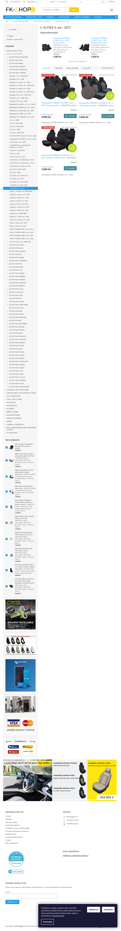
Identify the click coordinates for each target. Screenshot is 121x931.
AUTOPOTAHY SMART (16, 358)
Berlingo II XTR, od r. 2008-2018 (19, 95)
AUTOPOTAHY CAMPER (16, 66)
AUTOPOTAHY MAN (15, 311)
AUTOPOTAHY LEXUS (15, 308)
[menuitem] (12, 17)
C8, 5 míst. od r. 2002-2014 (18, 175)
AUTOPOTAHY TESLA (15, 374)
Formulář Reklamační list (13, 837)
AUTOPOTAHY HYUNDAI (16, 280)
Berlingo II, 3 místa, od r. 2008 (19, 88)
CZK (102, 2)
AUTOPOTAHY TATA (15, 371)
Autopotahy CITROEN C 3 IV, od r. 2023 (22, 139)
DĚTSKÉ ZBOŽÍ (11, 406)
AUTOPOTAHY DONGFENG (17, 261)
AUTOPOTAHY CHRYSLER (17, 283)
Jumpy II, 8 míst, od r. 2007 (18, 204)
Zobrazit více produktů (75, 61)
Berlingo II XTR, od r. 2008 (17, 101)
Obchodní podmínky (12, 825)
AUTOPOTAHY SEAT (15, 349)
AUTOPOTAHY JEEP (15, 295)
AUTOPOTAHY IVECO (15, 292)
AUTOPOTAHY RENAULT (16, 343)
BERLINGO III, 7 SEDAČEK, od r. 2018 (21, 117)
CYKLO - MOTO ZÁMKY (13, 399)
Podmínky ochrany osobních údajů (17, 828)
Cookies (7, 840)
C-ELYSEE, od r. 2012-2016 (17, 185)
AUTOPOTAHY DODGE (15, 257)
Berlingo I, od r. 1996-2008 (18, 76)
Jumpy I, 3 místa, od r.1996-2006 (20, 191)
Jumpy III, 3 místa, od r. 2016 (18, 207)
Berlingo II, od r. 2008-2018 (18, 98)
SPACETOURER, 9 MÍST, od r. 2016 (20, 235)
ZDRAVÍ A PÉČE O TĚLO (14, 51)
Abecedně (85, 68)
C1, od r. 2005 (13, 120)
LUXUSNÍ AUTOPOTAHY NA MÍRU (17, 390)
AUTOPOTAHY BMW (15, 63)
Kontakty (62, 2)
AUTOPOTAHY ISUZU (15, 289)
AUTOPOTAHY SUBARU (16, 365)
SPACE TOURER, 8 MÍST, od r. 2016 (20, 232)
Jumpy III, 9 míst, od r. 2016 (18, 210)
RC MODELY (10, 409)
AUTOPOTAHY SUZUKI (16, 368)
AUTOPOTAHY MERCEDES (17, 317)
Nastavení (45, 922)
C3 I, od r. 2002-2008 (16, 126)
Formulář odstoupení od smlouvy (16, 831)
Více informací (56, 916)
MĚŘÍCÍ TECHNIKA (12, 412)
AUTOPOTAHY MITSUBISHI (17, 324)
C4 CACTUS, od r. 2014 (16, 157)
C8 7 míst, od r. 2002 (16, 179)
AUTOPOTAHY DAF (14, 254)
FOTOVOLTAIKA (11, 433)
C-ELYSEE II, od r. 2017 (16, 188)
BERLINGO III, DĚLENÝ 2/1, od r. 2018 (21, 107)
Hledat (73, 10)
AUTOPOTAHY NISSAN (16, 327)
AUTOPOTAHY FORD (15, 267)
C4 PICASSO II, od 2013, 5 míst (19, 166)
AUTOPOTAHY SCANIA (16, 355)
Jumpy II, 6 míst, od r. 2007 (18, 201)
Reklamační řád (10, 834)
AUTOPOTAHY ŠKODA (15, 352)
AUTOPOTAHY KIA (14, 298)
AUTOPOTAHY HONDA (15, 273)
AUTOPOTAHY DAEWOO (16, 251)
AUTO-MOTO (10, 402)
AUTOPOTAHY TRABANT (16, 380)
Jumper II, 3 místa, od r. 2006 (19, 220)
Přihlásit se (11, 902)
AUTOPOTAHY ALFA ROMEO (17, 57)
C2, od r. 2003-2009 (15, 123)
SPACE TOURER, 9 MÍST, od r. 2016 (20, 238)
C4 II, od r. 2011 (14, 153)
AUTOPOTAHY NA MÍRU (14, 54)
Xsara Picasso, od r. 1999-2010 (19, 242)
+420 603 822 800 (71, 820)
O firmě (51, 2)
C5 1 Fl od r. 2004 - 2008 (17, 169)
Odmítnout (92, 909)
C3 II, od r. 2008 (14, 129)
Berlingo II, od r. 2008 (16, 79)
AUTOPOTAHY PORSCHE (16, 339)
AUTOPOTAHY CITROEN (16, 73)
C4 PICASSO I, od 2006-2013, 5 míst (21, 160)
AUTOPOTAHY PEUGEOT (16, 336)
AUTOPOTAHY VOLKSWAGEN (18, 387)
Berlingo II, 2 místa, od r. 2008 (19, 82)
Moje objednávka (11, 843)
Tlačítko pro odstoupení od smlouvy (75, 856)
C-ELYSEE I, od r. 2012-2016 (18, 182)
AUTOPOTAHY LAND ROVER (17, 305)
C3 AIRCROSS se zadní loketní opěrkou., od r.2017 (19, 146)
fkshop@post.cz (71, 817)
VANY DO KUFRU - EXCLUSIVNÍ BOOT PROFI (20, 393)
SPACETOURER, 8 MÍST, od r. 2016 (20, 229)
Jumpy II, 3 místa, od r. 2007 (18, 198)
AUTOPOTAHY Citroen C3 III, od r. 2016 (22, 136)
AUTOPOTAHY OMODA (16, 330)
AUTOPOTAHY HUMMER (16, 276)
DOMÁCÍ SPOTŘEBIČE (13, 418)
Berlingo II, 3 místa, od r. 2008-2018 (21, 92)
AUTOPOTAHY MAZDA (15, 314)
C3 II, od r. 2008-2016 (16, 133)
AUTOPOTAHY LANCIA (15, 301)
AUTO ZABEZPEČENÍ (13, 396)
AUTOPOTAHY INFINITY (16, 286)
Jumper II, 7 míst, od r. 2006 (18, 216)
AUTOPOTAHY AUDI (15, 60)
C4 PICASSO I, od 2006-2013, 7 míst (21, 163)
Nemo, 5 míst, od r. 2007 (17, 226)
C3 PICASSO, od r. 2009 (17, 142)
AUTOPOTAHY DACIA (15, 248)
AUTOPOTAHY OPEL (15, 333)
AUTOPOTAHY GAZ (14, 270)
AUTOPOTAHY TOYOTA (16, 377)
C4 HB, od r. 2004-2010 (16, 150)
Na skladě (13, 29)
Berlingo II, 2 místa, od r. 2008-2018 (21, 85)
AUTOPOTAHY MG (14, 320)
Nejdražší (57, 68)
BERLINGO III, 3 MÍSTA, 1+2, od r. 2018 (21, 104)
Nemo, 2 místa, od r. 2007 (17, 223)
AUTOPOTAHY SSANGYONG (17, 361)
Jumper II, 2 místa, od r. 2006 (19, 194)
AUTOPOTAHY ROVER (15, 346)
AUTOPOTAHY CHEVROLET (17, 70)
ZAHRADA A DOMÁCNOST (14, 424)
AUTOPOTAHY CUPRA (15, 245)
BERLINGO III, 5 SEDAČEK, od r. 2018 (21, 111)
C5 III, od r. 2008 (14, 172)
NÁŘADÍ (8, 421)
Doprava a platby (11, 822)
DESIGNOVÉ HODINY (12, 415)
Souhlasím (106, 909)
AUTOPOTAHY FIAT (15, 264)
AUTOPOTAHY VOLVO (15, 383)
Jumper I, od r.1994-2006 (17, 213)
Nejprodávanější (71, 68)
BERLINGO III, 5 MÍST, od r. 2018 (19, 114)
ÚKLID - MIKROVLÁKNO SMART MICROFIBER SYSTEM (20, 429)
